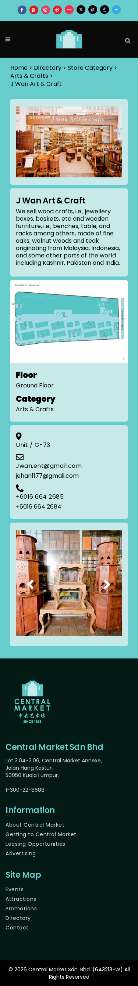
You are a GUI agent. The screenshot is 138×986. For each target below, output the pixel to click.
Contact (17, 927)
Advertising (21, 853)
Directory (18, 918)
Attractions (21, 899)
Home (19, 68)
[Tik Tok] (92, 9)
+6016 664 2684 (38, 506)
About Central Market (35, 824)
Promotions (21, 908)
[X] (81, 9)
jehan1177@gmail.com (47, 476)
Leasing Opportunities (36, 844)
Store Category (90, 68)
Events (15, 889)
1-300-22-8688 (25, 790)
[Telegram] (116, 9)
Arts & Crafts (29, 76)
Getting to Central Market (41, 834)
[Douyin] (104, 9)
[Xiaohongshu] (69, 9)
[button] (31, 584)
